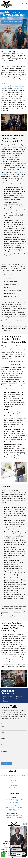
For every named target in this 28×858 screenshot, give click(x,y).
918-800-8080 (14, 811)
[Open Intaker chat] (12, 857)
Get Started (7, 763)
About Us (13, 780)
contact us (13, 108)
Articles (13, 778)
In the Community (13, 783)
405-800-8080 (14, 803)
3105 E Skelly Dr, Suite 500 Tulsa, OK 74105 (14, 808)
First (2, 726)
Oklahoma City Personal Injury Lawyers (13, 775)
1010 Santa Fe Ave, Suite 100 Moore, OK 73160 (14, 800)
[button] (26, 1)
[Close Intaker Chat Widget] (26, 824)
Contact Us (13, 785)
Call (23, 4)
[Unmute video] (18, 838)
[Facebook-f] (9, 833)
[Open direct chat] (24, 824)
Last (2, 732)
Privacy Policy (13, 788)
